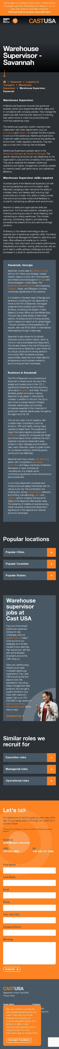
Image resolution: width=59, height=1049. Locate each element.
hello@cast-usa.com (16, 843)
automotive (13, 465)
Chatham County (40, 271)
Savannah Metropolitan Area (21, 286)
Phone (7, 902)
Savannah (16, 82)
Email (6, 890)
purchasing (8, 133)
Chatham (12, 289)
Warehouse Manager (13, 154)
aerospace (37, 462)
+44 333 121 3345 (42, 851)
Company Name (12, 927)
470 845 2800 (11, 851)
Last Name (10, 877)
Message (8, 940)
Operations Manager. (36, 154)
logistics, (23, 133)
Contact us (13, 716)
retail (37, 495)
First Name (10, 865)
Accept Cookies (19, 1040)
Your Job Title (11, 915)
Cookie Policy (31, 1033)
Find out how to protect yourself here (29, 12)
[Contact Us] (15, 20)
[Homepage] (42, 21)
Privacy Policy (9, 996)
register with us (13, 638)
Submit (10, 969)
